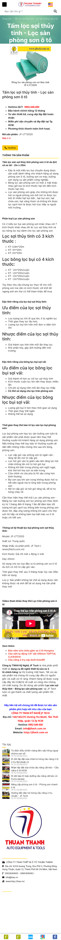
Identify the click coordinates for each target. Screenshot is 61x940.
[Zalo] (30, 937)
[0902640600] (18, 937)
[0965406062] (6, 937)
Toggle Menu (4, 4)
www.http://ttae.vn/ (15, 881)
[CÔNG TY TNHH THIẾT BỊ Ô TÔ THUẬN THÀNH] (30, 4)
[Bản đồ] (43, 937)
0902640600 (11, 873)
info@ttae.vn (12, 877)
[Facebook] (55, 937)
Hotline (11, 147)
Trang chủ (6, 19)
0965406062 (26, 873)
